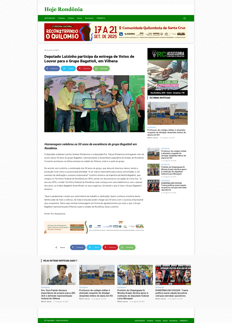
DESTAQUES (151, 127)
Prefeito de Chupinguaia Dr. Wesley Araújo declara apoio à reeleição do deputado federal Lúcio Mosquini (174, 170)
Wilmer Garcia (152, 138)
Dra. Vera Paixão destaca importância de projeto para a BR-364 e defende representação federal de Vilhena (58, 294)
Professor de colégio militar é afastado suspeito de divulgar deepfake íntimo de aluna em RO (166, 132)
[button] (184, 18)
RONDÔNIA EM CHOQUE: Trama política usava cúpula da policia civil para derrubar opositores (174, 186)
